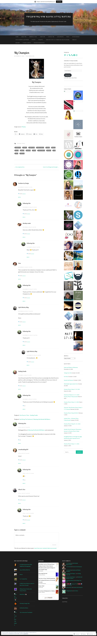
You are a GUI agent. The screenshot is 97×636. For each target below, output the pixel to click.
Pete (19, 263)
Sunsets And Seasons (68, 380)
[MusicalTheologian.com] (78, 115)
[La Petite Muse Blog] (78, 105)
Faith (16, 150)
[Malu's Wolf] (57, 588)
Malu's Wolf (41, 586)
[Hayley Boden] (68, 246)
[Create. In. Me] (78, 245)
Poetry (34, 39)
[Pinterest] (65, 55)
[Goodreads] (67, 55)
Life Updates (60, 36)
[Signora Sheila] (78, 215)
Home (17, 36)
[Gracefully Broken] (78, 235)
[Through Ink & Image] (68, 276)
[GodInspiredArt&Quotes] (68, 306)
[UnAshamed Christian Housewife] (68, 115)
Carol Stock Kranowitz (42, 583)
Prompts (40, 39)
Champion (17, 147)
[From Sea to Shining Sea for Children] (57, 593)
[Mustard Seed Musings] (68, 336)
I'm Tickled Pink (23, 579)
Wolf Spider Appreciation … (72, 564)
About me (23, 36)
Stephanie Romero (70, 580)
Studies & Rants (27, 42)
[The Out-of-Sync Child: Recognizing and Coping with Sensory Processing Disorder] (57, 581)
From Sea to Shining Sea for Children (47, 591)
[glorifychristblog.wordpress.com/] (68, 135)
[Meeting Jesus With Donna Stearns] (68, 296)
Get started (59, 1)
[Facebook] (74, 55)
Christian (42, 36)
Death (53, 147)
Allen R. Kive (21, 489)
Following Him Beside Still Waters (48, 16)
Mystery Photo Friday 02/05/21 (71, 413)
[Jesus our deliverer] (78, 255)
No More (66, 376)
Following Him (30, 56)
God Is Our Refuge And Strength (51, 167)
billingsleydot (69, 590)
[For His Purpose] (68, 95)
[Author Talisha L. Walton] (68, 226)
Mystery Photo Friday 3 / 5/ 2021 (71, 402)
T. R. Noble (68, 563)
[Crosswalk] (78, 195)
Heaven (28, 150)
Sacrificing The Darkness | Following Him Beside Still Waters (34, 419)
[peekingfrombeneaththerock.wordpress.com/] (68, 236)
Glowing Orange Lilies (25, 603)
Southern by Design (23, 183)
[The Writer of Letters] (78, 135)
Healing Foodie (22, 371)
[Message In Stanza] (68, 316)
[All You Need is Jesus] (68, 266)
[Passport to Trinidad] (68, 105)
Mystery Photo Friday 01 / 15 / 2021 (72, 423)
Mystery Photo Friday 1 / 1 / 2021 (71, 443)
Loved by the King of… (71, 573)
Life (54, 150)
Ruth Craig (41, 587)
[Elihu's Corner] (78, 286)
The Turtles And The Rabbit (26, 612)
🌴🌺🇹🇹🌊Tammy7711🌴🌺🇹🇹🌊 (74, 583)
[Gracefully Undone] (78, 296)
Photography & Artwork (22, 39)
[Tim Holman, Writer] (78, 276)
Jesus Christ (41, 150)
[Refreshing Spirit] (78, 316)
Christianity (40, 147)
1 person (24, 193)
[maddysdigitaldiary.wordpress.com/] (78, 326)
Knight (49, 150)
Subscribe (67, 75)
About (21, 574)
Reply (19, 197)
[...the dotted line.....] (68, 145)
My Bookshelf (76, 36)
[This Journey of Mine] (68, 326)
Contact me (51, 36)
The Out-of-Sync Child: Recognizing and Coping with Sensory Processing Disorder (47, 580)
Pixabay (24, 126)
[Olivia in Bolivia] (68, 185)
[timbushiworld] (78, 306)
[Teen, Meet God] (78, 155)
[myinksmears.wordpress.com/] (78, 225)
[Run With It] (78, 145)
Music (67, 36)
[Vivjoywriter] (68, 205)
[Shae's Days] (68, 175)
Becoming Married (43, 573)
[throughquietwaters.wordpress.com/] (68, 155)
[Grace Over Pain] (68, 195)
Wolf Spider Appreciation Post (71, 383)
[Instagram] (76, 55)
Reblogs (74, 39)
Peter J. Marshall (42, 592)
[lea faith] (78, 205)
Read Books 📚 (23, 594)
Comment (54, 544)
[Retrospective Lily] (68, 165)
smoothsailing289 (23, 449)
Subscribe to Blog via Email (70, 60)
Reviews (18, 42)
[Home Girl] (68, 256)
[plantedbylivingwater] (68, 215)
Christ (25, 147)
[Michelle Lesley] (78, 125)
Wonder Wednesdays (39, 42)
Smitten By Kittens (24, 607)
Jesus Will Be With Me (25, 569)
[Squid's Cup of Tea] (78, 346)
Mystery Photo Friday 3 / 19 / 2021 (72, 389)
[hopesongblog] (78, 175)
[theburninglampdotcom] (78, 336)
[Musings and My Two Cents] (78, 265)
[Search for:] (73, 452)
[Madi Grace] (78, 165)
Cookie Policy (25, 633)
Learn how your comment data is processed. (45, 548)
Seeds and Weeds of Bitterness (71, 367)
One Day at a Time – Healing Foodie (28, 415)
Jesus (34, 150)
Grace (22, 150)
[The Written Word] (78, 95)
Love (16, 153)
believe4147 (69, 587)
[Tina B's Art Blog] (68, 286)
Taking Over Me (67, 373)
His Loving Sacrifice (19, 167)
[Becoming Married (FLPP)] (57, 576)
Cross (47, 147)
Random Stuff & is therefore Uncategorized (57, 39)
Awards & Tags (33, 36)
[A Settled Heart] (78, 185)
